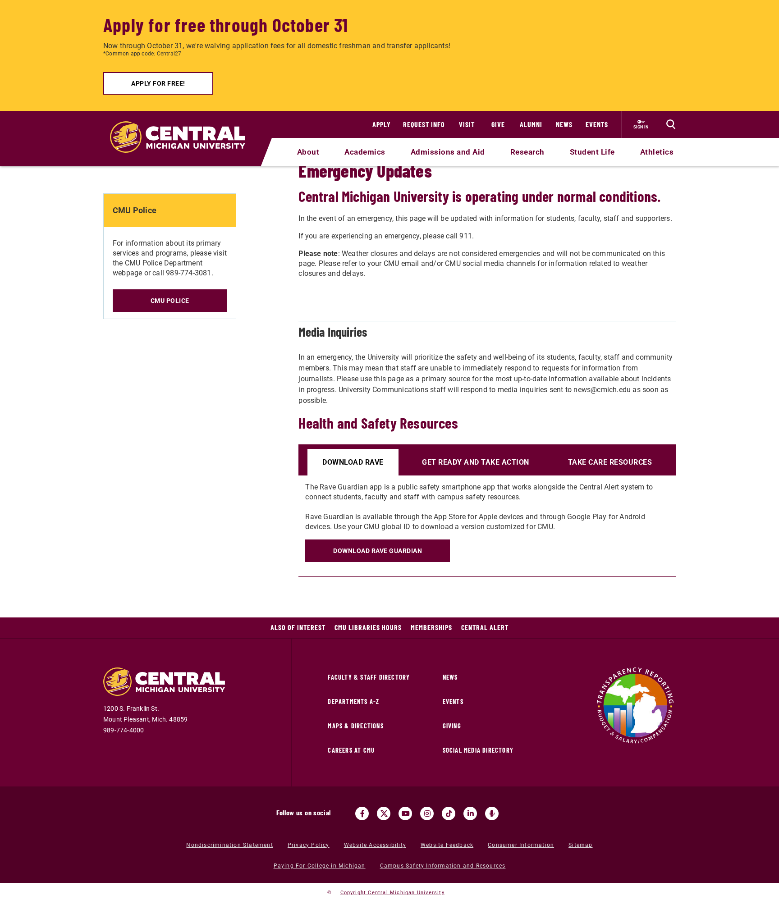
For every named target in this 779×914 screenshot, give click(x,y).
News (564, 124)
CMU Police (170, 300)
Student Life (592, 151)
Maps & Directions (355, 726)
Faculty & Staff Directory (369, 677)
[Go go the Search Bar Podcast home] (492, 813)
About (308, 151)
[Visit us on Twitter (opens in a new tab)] (384, 813)
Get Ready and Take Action (475, 462)
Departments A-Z (353, 701)
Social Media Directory (478, 750)
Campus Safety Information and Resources (443, 866)
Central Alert (485, 627)
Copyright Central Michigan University (392, 893)
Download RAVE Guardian (377, 550)
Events (597, 124)
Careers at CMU (351, 750)
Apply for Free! (158, 83)
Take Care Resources (610, 462)
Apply (381, 124)
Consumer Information (521, 845)
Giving (452, 726)
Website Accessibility (375, 845)
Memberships (431, 627)
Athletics (657, 151)
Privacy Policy (309, 845)
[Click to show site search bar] (670, 124)
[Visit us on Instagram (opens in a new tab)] (427, 813)
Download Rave (353, 462)
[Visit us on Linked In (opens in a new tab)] (470, 813)
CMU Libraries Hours (368, 627)
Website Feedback (447, 845)
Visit (467, 124)
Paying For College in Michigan (320, 866)
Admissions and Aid (448, 151)
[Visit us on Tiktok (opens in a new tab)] (448, 813)
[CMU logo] (183, 126)
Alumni (531, 124)
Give (498, 124)
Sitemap (580, 845)
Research (527, 151)
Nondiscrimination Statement (229, 845)
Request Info (424, 124)
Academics (364, 151)
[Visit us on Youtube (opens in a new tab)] (405, 813)
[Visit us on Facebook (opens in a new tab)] (362, 813)
